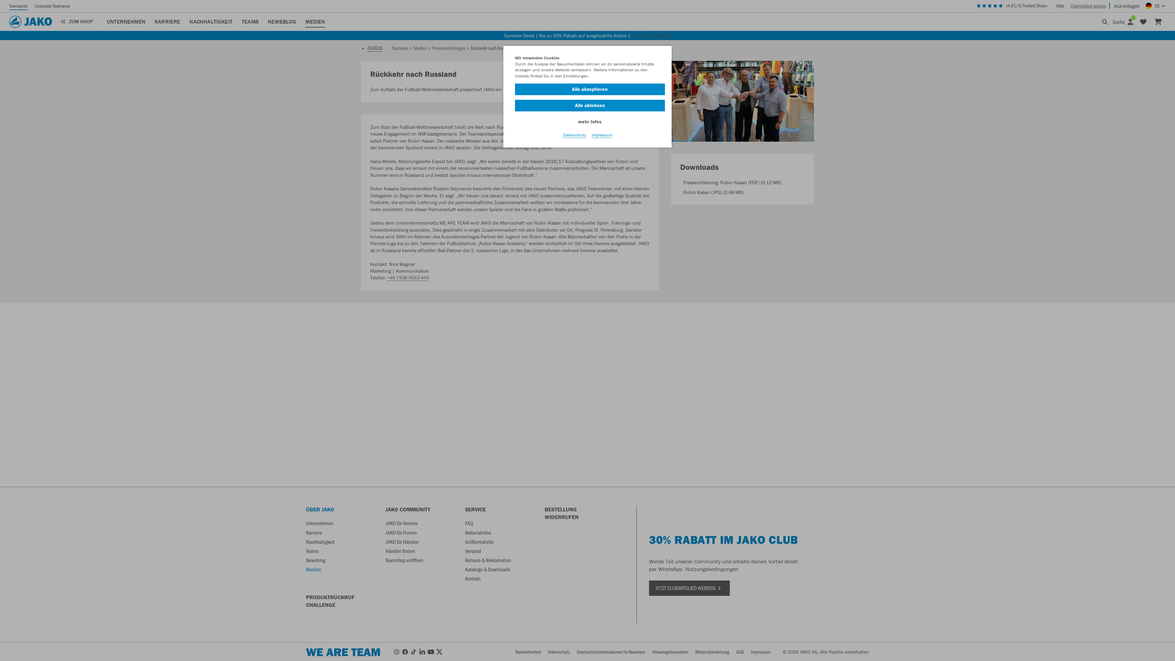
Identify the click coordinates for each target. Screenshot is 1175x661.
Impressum (602, 135)
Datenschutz (574, 135)
